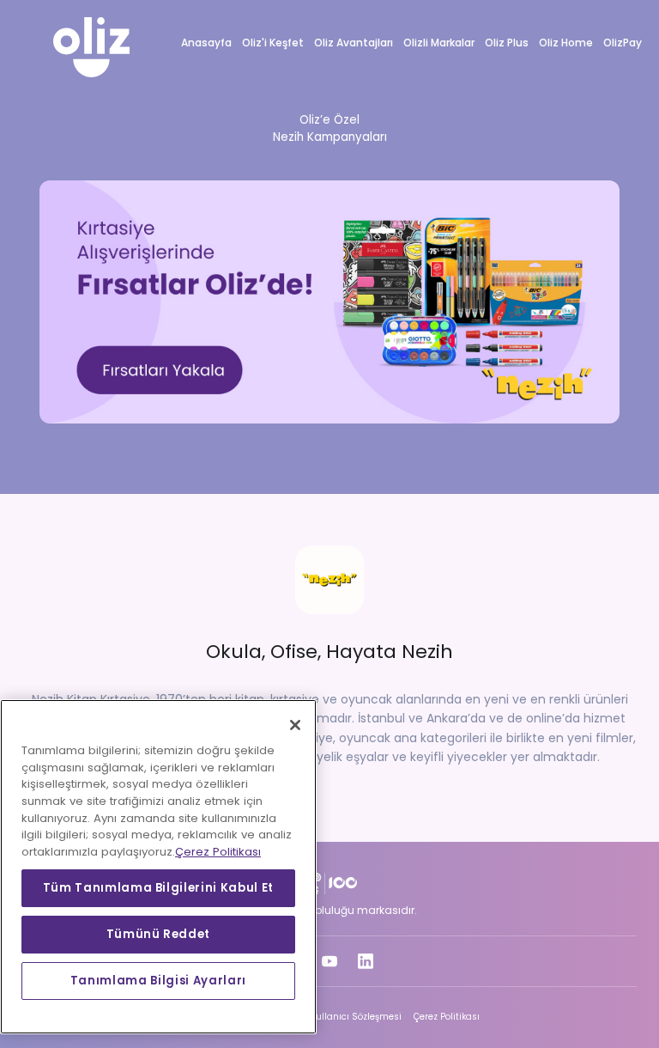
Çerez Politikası (447, 1016)
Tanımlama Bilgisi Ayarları (158, 980)
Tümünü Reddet (158, 934)
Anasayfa (206, 42)
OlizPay (622, 42)
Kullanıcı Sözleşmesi (356, 1016)
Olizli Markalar (439, 42)
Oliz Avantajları (353, 42)
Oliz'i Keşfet (273, 42)
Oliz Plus (507, 42)
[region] (158, 866)
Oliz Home (566, 42)
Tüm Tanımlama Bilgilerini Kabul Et (158, 888)
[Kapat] (295, 725)
